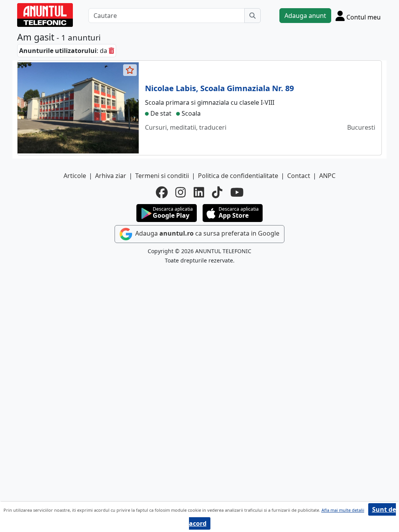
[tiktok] (217, 192)
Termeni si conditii (162, 175)
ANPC (327, 175)
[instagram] (180, 192)
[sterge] (111, 50)
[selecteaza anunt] (130, 70)
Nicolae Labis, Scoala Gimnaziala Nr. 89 (219, 88)
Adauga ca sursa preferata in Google (206, 233)
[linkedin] (199, 192)
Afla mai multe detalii (342, 510)
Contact (298, 175)
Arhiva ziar (110, 175)
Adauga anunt (305, 15)
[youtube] (237, 192)
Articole (75, 175)
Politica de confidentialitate (238, 175)
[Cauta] (252, 15)
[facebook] (162, 192)
